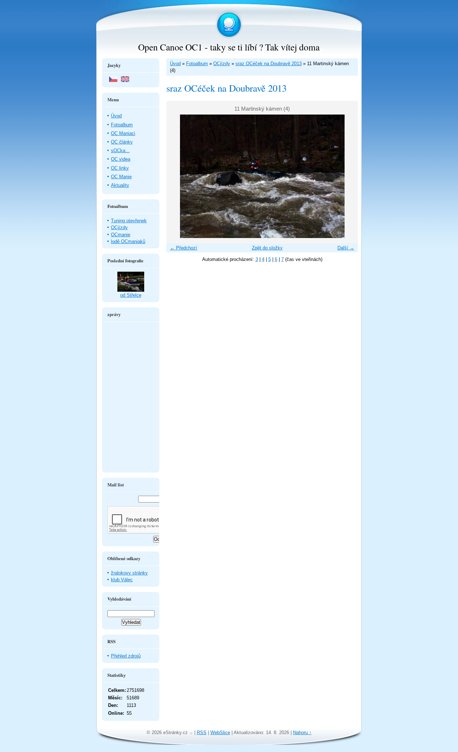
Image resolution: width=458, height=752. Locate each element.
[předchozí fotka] (178, 176)
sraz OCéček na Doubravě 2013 (268, 63)
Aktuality (120, 185)
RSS (201, 732)
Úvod (175, 63)
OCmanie (120, 234)
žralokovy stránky (129, 573)
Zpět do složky (267, 248)
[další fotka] (346, 176)
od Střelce (130, 295)
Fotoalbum (197, 63)
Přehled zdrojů (126, 656)
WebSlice (220, 732)
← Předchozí (183, 248)
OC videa (120, 159)
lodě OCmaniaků (128, 241)
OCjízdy (221, 63)
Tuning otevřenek (129, 220)
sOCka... (120, 150)
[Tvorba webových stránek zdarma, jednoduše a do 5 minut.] (191, 733)
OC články (122, 142)
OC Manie (121, 176)
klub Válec (122, 579)
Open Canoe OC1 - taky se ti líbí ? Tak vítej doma (229, 47)
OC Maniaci (123, 133)
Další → (345, 248)
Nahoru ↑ (302, 732)
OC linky (120, 168)
